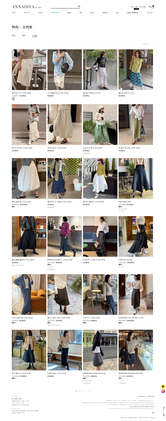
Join (136, 7)
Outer (69, 13)
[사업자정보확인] (149, 402)
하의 (15, 27)
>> (89, 391)
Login (132, 6)
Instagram (141, 396)
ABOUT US (123, 417)
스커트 (27, 27)
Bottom (105, 13)
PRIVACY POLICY (144, 417)
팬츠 (23, 35)
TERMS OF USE (132, 417)
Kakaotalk (150, 396)
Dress (92, 13)
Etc (117, 13)
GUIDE (152, 417)
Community (142, 6)
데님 (13, 35)
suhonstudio (150, 408)
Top (80, 13)
